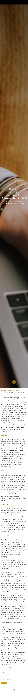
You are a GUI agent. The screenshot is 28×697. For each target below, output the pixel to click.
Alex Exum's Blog (13, 390)
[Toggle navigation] (25, 2)
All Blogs (3, 390)
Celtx (2, 471)
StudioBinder (5, 536)
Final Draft (4, 435)
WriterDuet (4, 504)
